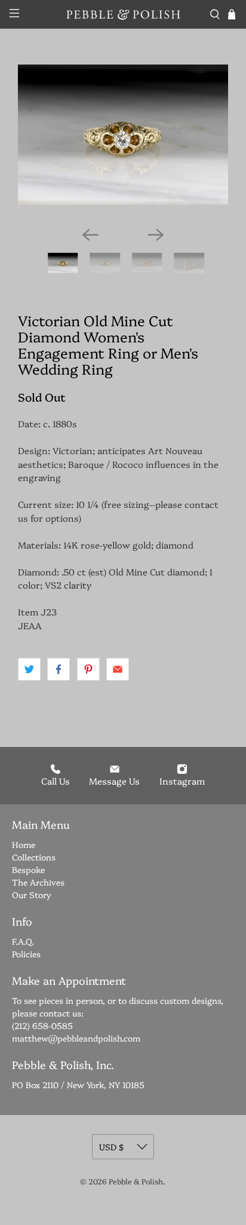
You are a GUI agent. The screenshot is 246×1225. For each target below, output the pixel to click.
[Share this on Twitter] (29, 669)
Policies (26, 954)
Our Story (31, 895)
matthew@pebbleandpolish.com (76, 1038)
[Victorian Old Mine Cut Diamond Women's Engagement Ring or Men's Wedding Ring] (123, 135)
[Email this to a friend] (117, 669)
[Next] (156, 235)
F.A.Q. (23, 941)
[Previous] (90, 235)
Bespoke (28, 869)
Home (23, 844)
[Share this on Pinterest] (88, 669)
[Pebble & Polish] (122, 14)
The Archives (38, 882)
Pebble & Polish (136, 1181)
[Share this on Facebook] (58, 669)
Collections (34, 857)
